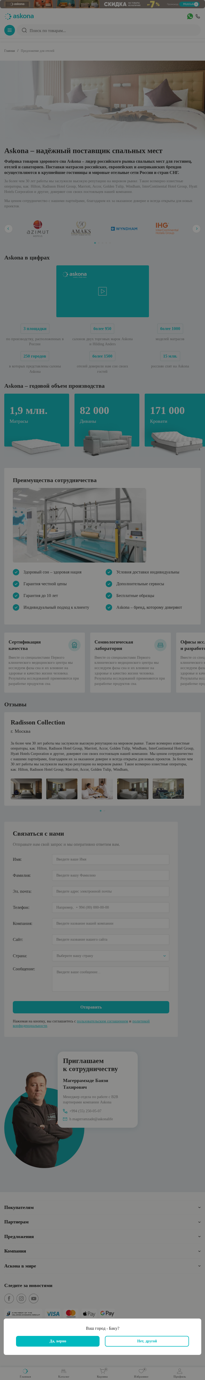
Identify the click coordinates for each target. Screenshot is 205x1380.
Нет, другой (147, 1341)
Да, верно (58, 1341)
